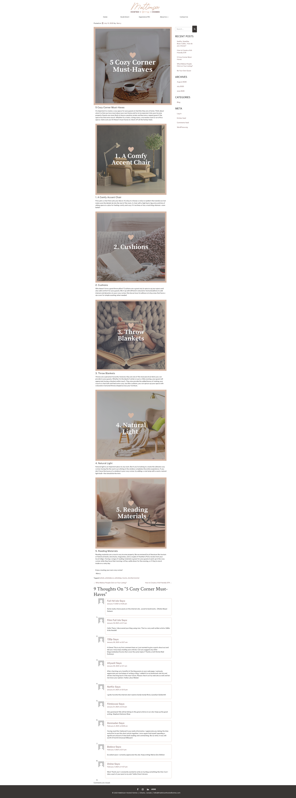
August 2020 (182, 82)
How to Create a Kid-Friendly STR (158, 583)
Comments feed (183, 122)
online (110, 763)
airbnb (102, 578)
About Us (163, 16)
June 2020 (181, 91)
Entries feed (181, 118)
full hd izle (113, 600)
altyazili (111, 663)
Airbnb (153, 789)
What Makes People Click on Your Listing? (110, 583)
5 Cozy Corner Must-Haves (184, 58)
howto (124, 578)
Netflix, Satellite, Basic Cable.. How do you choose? (185, 43)
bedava (111, 746)
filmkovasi (112, 703)
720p (110, 639)
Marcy (119, 23)
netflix (110, 686)
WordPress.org (182, 127)
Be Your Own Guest (184, 71)
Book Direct (125, 16)
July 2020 (180, 86)
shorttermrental (133, 578)
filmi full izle (114, 620)
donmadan (112, 723)
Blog (178, 102)
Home (105, 16)
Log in (179, 113)
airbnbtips (118, 578)
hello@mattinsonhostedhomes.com (167, 793)
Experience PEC (144, 16)
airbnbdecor (109, 578)
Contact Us (184, 16)
